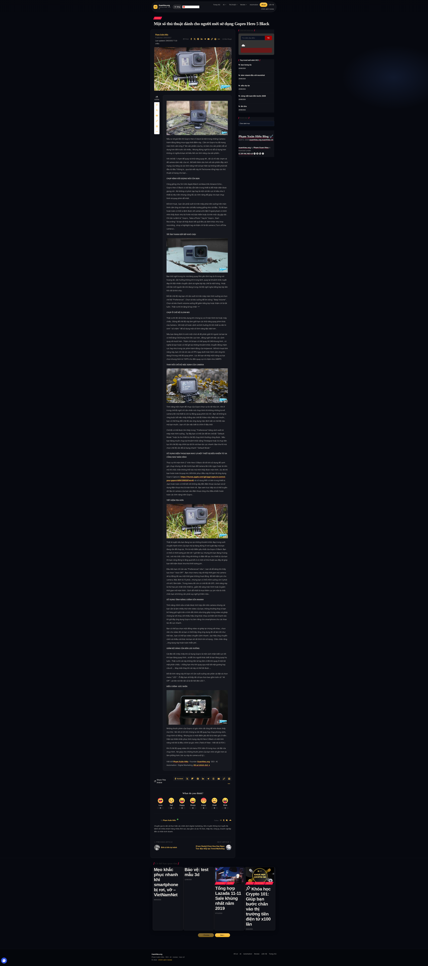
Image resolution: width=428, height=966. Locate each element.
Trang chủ (216, 5)
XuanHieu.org (203, 761)
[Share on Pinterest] (198, 39)
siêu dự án (245, 86)
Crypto (249, 883)
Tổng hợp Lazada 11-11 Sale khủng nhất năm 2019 (228, 898)
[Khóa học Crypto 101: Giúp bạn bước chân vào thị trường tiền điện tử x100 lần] (260, 875)
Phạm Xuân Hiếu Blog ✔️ (256, 136)
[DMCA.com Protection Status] (244, 143)
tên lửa (244, 106)
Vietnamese (188, 7)
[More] (218, 39)
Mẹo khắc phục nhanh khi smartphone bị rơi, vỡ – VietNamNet (166, 882)
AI (224, 5)
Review (242, 5)
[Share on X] (194, 39)
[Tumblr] (224, 820)
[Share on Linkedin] (201, 39)
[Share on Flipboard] (192, 778)
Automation (254, 5)
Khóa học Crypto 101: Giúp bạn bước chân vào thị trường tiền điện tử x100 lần (258, 906)
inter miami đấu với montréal (253, 75)
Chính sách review (267, 9)
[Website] (221, 820)
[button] (222, 935)
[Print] (215, 39)
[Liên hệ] (4, 960)
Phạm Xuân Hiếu (161, 34)
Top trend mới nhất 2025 (249, 60)
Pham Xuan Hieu (261, 147)
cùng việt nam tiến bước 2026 (253, 96)
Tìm (268, 38)
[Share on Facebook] (191, 39)
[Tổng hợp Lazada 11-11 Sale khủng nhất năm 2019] (229, 875)
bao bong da (246, 65)
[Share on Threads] (213, 778)
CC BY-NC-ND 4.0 (246, 153)
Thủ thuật (232, 5)
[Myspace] (227, 820)
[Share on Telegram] (205, 39)
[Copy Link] (211, 39)
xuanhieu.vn (267, 140)
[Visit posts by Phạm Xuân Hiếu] (157, 820)
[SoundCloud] (230, 820)
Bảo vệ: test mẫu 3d (196, 872)
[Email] (208, 39)
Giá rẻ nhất (221, 883)
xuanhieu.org (255, 140)
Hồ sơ (263, 5)
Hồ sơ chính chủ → (201, 765)
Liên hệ (271, 5)
